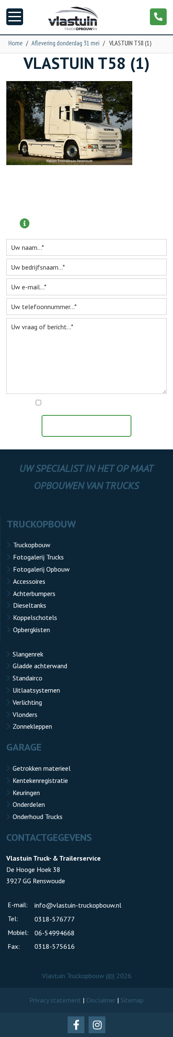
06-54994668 (54, 933)
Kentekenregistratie (40, 780)
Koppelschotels (35, 617)
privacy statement (123, 403)
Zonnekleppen (32, 726)
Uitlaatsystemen (36, 690)
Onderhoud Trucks (38, 816)
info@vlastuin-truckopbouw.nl (77, 905)
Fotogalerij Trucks (38, 557)
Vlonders (25, 714)
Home (15, 43)
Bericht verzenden (90, 426)
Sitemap (132, 1000)
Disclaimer (100, 1000)
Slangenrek (28, 654)
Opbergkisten (31, 629)
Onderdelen (29, 804)
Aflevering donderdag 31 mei (65, 43)
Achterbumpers (34, 593)
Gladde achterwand (40, 666)
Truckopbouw (31, 545)
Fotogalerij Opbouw (41, 569)
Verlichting (27, 702)
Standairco (27, 678)
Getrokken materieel (42, 768)
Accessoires (29, 581)
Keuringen (26, 792)
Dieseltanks (29, 605)
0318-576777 (54, 919)
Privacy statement (55, 1000)
